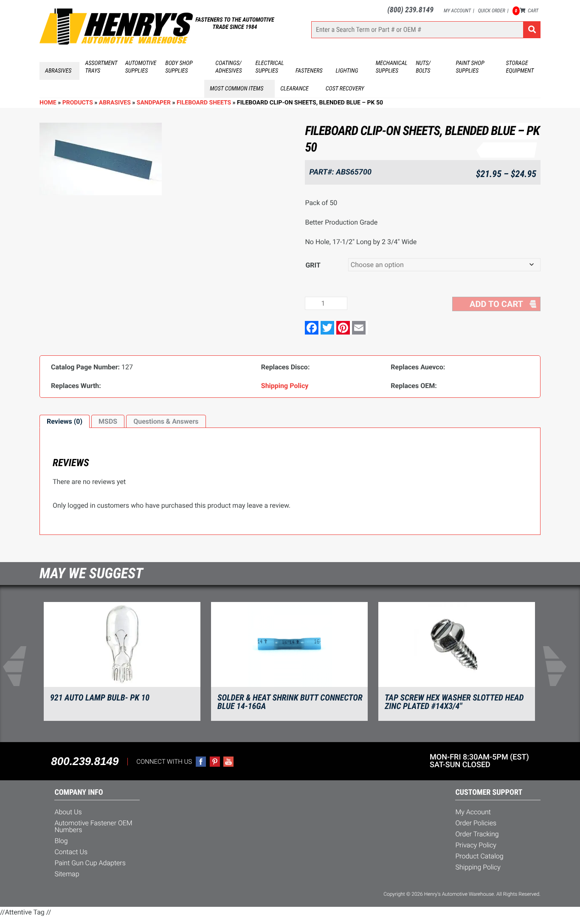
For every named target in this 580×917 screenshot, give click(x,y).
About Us (68, 812)
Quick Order (491, 11)
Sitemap (66, 874)
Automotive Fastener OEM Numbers (93, 826)
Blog (61, 841)
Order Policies (475, 823)
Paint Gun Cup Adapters (89, 863)
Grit (313, 265)
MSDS (108, 421)
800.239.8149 (84, 761)
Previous (20, 666)
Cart (526, 11)
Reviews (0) (64, 421)
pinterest (215, 762)
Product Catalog (479, 856)
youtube (228, 762)
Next (560, 666)
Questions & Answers (165, 421)
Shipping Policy (478, 867)
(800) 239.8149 (410, 10)
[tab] (64, 421)
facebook (201, 762)
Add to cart (496, 304)
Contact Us (70, 852)
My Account (457, 11)
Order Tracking (476, 834)
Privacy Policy (475, 845)
